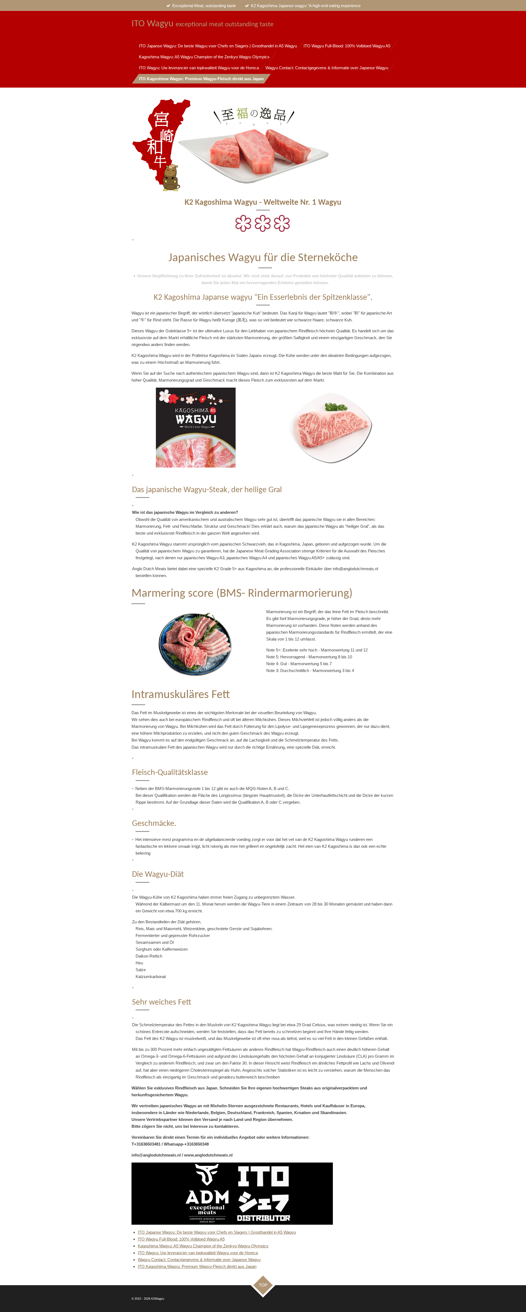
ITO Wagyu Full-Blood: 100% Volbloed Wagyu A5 (181, 1239)
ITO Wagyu (202, 24)
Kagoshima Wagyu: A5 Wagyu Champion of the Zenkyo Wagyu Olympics (203, 1246)
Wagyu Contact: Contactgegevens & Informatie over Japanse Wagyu (199, 1259)
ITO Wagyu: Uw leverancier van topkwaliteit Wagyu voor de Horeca (198, 1252)
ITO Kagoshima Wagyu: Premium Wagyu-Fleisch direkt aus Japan (197, 1266)
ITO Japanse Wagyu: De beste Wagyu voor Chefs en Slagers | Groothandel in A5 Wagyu (217, 1232)
